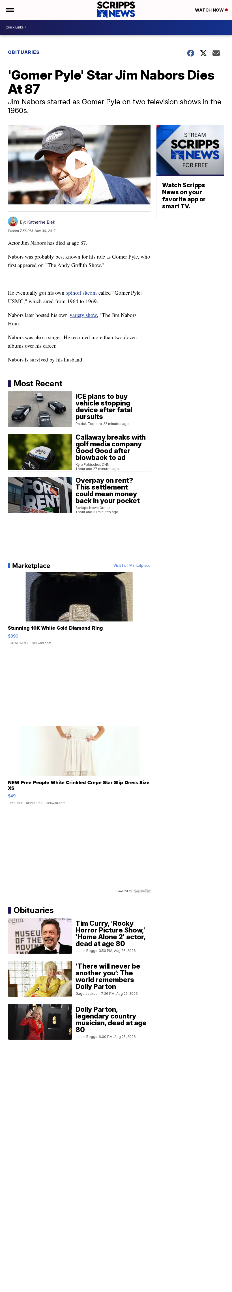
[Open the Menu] (9, 10)
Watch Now (210, 10)
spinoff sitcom (81, 292)
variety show (83, 314)
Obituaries (24, 52)
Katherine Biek (41, 222)
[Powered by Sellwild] (142, 891)
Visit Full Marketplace (132, 566)
